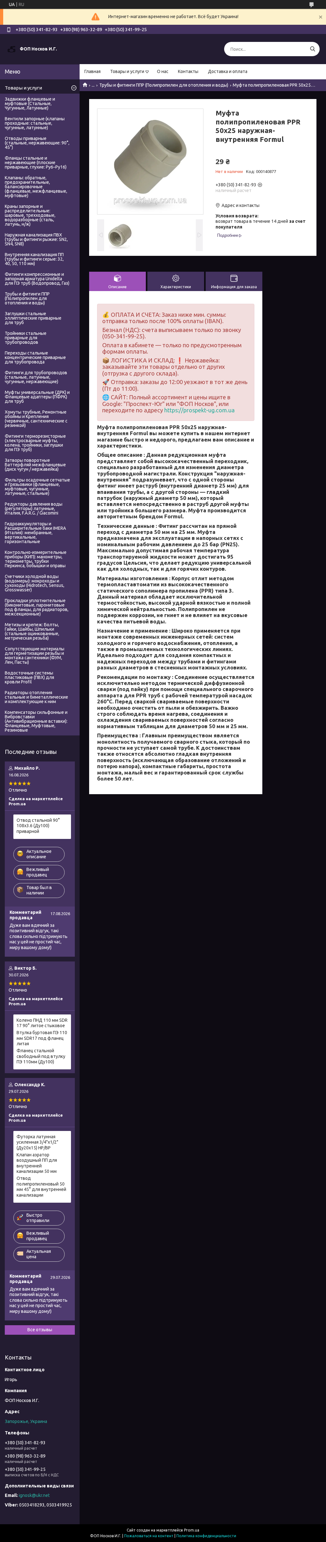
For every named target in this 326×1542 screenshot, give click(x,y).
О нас (162, 71)
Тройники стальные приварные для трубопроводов (25, 338)
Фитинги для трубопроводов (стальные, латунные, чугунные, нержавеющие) (36, 377)
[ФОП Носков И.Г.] (11, 48)
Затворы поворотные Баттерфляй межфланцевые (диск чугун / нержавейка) (35, 465)
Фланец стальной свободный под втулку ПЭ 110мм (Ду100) (41, 1056)
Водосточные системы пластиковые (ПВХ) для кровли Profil (29, 677)
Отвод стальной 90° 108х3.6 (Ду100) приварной (38, 826)
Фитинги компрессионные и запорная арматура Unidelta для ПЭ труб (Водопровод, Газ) (37, 279)
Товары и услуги (127, 71)
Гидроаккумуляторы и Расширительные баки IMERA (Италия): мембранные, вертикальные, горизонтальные (35, 532)
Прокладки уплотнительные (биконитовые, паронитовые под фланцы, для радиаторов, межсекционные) (36, 607)
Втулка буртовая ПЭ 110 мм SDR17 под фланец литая (42, 1038)
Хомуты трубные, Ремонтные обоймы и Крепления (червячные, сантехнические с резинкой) (36, 418)
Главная (92, 71)
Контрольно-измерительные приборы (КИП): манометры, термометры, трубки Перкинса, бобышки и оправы (36, 559)
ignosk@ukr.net (34, 1495)
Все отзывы (39, 1329)
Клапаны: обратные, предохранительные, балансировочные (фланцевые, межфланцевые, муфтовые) (36, 186)
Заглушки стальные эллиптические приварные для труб (33, 318)
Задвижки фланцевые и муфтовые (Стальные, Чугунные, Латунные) (30, 103)
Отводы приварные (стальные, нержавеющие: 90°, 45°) (37, 143)
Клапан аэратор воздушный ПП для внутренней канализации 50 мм (37, 1163)
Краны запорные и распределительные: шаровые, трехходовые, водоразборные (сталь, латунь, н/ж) (30, 215)
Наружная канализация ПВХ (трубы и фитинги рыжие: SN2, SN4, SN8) (36, 239)
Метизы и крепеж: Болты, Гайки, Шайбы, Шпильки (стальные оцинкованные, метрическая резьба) (32, 631)
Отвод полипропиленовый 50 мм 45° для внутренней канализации (41, 1187)
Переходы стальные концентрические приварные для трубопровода (35, 357)
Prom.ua (191, 1530)
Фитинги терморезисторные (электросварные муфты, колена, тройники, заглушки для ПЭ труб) (35, 443)
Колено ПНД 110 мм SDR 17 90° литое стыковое (42, 1023)
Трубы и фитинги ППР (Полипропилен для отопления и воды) (163, 85)
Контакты (188, 71)
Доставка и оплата (227, 71)
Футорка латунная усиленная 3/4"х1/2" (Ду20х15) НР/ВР (37, 1142)
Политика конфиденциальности (206, 1536)
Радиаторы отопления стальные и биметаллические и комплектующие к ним (36, 697)
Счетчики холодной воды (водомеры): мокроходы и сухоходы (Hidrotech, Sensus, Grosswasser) (34, 583)
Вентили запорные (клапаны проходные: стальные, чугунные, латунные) (35, 123)
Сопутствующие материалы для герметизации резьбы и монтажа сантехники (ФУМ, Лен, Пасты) (34, 655)
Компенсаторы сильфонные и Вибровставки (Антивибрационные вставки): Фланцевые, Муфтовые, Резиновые (36, 721)
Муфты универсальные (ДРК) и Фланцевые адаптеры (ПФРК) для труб (37, 397)
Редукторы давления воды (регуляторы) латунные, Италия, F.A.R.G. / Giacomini (33, 508)
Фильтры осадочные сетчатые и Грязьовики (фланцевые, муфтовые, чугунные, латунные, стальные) (37, 486)
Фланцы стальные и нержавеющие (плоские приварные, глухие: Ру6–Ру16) (36, 162)
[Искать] (312, 49)
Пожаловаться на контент (149, 1536)
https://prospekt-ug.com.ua (199, 410)
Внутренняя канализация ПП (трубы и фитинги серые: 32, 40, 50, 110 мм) (34, 259)
